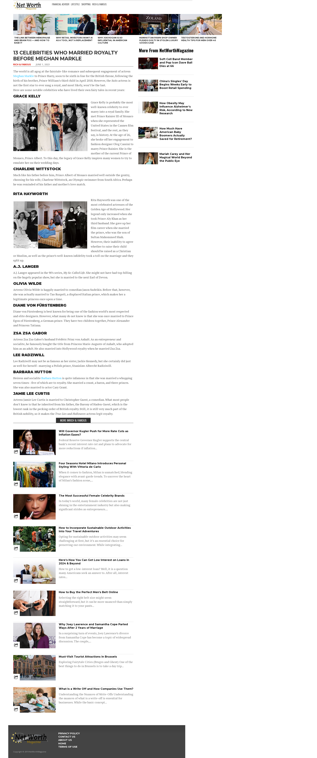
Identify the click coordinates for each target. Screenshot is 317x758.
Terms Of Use (67, 746)
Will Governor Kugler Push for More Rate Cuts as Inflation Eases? (93, 433)
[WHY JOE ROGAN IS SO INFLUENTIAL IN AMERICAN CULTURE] (118, 24)
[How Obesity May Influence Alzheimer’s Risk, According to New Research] (148, 112)
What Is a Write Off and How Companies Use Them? (96, 688)
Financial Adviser (60, 4)
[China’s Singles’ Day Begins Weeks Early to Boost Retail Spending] (148, 90)
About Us (65, 740)
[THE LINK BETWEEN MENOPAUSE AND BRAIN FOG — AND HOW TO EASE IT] (34, 24)
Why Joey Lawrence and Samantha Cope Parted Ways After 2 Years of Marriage (93, 626)
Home (62, 743)
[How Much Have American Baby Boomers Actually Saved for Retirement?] (148, 138)
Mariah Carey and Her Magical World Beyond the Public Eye (175, 157)
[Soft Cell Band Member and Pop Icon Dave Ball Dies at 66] (148, 68)
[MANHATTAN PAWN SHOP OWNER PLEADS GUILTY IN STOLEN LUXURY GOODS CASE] (159, 24)
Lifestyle (75, 4)
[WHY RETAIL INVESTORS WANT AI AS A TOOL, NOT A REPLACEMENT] (76, 24)
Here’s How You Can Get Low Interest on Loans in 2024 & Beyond (94, 561)
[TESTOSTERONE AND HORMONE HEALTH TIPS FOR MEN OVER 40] (201, 24)
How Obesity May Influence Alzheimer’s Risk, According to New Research (176, 108)
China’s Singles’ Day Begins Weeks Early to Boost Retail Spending (175, 85)
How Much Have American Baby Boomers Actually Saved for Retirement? (175, 133)
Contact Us (66, 736)
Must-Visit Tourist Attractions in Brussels (88, 656)
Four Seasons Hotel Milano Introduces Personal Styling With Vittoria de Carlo (92, 465)
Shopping (86, 4)
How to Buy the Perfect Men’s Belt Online (88, 592)
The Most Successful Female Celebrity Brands (91, 495)
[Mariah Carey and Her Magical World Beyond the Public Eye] (148, 163)
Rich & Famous (99, 4)
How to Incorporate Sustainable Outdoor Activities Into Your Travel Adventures (95, 529)
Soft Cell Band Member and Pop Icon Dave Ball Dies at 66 (176, 63)
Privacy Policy (69, 733)
